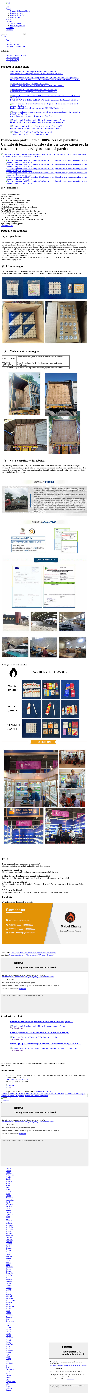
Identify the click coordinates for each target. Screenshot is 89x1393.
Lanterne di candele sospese (75, 1094)
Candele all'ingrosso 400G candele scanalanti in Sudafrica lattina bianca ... (37, 86)
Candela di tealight (17, 15)
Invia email (5, 1100)
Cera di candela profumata (33, 1094)
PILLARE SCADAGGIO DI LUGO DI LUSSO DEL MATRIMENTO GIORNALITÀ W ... (45, 80)
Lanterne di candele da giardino (12, 1096)
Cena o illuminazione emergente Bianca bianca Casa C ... (31, 116)
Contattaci (9, 30)
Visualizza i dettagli (17, 1028)
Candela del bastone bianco (20, 11)
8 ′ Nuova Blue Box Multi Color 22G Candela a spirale (30, 134)
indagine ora (5, 1065)
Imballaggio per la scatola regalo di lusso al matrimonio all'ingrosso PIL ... (45, 1043)
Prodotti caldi (41, 1091)
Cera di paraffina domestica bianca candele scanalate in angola (33, 953)
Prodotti (8, 9)
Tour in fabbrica (16, 23)
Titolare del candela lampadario (36, 1096)
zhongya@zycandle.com (17, 1079)
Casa (7, 7)
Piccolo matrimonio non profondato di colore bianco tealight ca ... (41, 1021)
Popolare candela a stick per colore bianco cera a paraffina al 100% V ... (36, 128)
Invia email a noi (7, 226)
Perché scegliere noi (17, 26)
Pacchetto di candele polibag (16, 46)
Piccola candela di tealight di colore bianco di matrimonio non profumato (36, 122)
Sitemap (50, 1091)
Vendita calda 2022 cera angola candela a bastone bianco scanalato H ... (36, 74)
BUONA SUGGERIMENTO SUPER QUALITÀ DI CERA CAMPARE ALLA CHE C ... (44, 100)
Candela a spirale (16, 17)
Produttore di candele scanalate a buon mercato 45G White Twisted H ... (36, 108)
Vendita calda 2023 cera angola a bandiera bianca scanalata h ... (33, 92)
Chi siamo (9, 21)
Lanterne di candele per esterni (12, 1094)
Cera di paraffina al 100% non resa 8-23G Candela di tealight (31, 955)
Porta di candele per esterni (54, 1094)
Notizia (8, 19)
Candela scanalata (16, 13)
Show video (10, 28)
